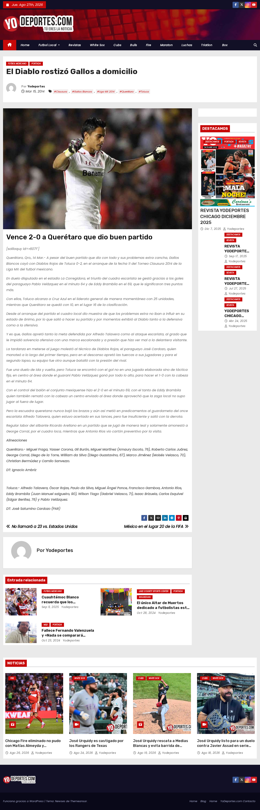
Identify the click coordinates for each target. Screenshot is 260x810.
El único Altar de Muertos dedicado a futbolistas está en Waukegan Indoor (163, 608)
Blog (203, 801)
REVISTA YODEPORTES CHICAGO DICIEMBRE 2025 (224, 216)
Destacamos (212, 141)
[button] (255, 45)
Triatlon (206, 45)
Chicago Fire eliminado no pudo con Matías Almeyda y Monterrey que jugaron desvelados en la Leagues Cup (33, 748)
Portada (36, 63)
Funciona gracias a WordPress (23, 801)
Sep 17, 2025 (238, 256)
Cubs (117, 45)
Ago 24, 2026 (84, 753)
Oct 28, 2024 (146, 613)
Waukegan (145, 597)
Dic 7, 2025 (213, 229)
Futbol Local (48, 45)
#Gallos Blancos (82, 91)
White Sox (97, 45)
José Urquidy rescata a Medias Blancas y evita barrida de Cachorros (160, 746)
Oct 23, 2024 (51, 640)
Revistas (75, 45)
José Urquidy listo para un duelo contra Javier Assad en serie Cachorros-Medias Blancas (226, 746)
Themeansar (78, 801)
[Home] (9, 45)
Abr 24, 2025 (238, 321)
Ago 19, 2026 (147, 753)
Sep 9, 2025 (50, 607)
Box (224, 45)
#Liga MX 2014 (106, 91)
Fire (148, 45)
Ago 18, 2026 (211, 753)
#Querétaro (127, 91)
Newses (60, 801)
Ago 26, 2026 (20, 753)
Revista (242, 141)
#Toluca (144, 91)
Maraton (166, 45)
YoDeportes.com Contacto (237, 801)
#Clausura (60, 91)
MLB (46, 624)
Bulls (133, 45)
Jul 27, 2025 (237, 288)
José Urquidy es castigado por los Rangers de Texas (96, 743)
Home (25, 45)
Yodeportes (36, 86)
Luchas (187, 45)
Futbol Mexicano (17, 63)
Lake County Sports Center (153, 591)
